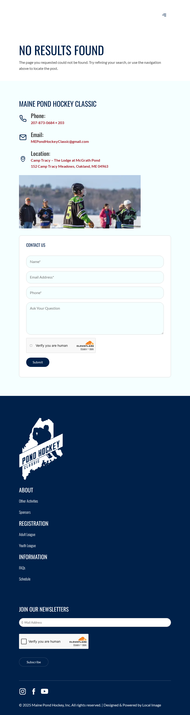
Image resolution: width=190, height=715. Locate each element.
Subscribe (34, 662)
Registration (33, 523)
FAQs (22, 568)
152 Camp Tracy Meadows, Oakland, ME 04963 (69, 166)
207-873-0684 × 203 (47, 122)
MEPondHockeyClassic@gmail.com (60, 141)
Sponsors (25, 512)
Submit (38, 362)
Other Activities (28, 501)
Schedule (24, 579)
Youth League (27, 545)
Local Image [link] (151, 705)
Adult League (27, 534)
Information (33, 556)
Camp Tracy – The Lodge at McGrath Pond (65, 160)
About (26, 490)
